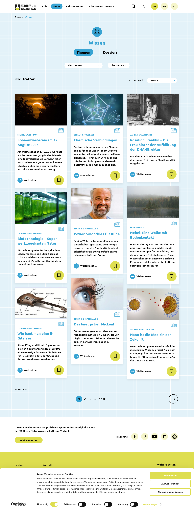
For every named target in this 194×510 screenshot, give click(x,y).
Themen (83, 52)
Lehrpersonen (75, 6)
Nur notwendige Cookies (170, 492)
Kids (44, 6)
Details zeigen (150, 504)
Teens (56, 6)
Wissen (28, 17)
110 (102, 399)
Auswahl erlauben (170, 484)
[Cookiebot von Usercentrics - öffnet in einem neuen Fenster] (18, 504)
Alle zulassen (170, 475)
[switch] (82, 504)
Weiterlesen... (31, 180)
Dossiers (110, 52)
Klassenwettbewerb (101, 6)
